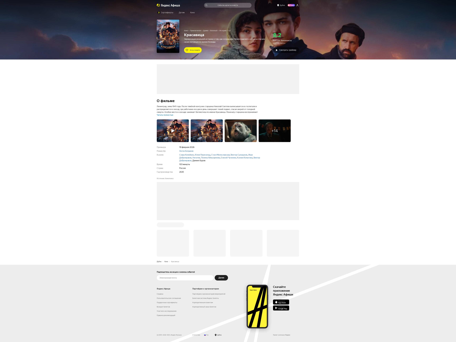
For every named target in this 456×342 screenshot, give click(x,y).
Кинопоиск (169, 178)
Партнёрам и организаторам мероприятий (208, 294)
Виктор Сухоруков (239, 155)
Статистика (196, 335)
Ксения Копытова (245, 158)
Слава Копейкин (186, 155)
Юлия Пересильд (202, 155)
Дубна (159, 261)
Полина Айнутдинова (210, 158)
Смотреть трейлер (287, 50)
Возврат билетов (163, 307)
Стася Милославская (220, 155)
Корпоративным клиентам (202, 302)
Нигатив (196, 158)
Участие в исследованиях (166, 311)
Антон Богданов (186, 151)
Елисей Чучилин (228, 158)
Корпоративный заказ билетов (204, 307)
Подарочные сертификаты (167, 302)
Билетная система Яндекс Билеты (205, 298)
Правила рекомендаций (166, 315)
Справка (160, 294)
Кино (166, 261)
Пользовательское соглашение (169, 298)
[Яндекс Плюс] (291, 5)
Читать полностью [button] (165, 115)
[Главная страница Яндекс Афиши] (158, 5)
